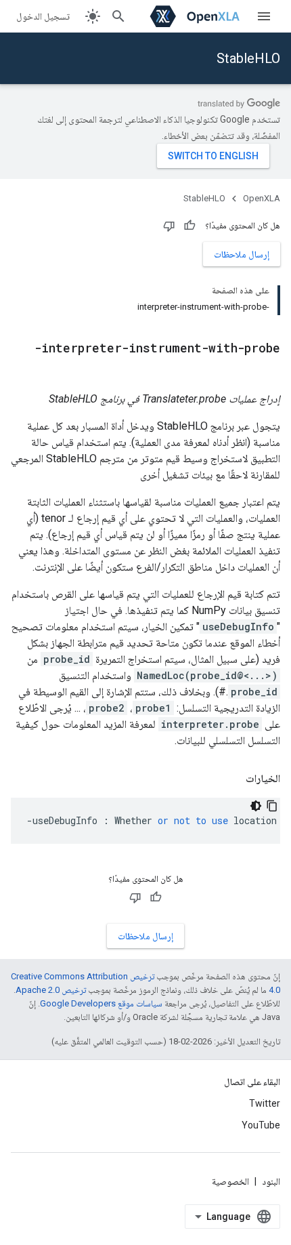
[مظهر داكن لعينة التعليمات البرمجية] (256, 806)
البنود (271, 1181)
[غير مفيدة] (169, 226)
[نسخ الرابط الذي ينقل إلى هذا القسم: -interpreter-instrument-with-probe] (266, 371)
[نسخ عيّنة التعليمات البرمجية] (272, 806)
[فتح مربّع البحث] (118, 16)
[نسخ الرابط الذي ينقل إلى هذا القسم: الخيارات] (232, 779)
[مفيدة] (189, 226)
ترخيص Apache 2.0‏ (51, 990)
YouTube (261, 1125)
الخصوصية (230, 1181)
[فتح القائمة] (263, 16)
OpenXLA (261, 198)
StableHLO (248, 58)
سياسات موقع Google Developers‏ (101, 1003)
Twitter (264, 1103)
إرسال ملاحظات (241, 254)
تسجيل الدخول (43, 16)
